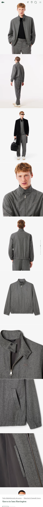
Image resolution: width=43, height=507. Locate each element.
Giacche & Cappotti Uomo (32, 498)
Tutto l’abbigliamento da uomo (12, 498)
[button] (32, 2)
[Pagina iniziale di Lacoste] (3, 2)
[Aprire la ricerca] (36, 2)
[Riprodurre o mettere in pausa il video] (4, 105)
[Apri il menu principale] (40, 2)
